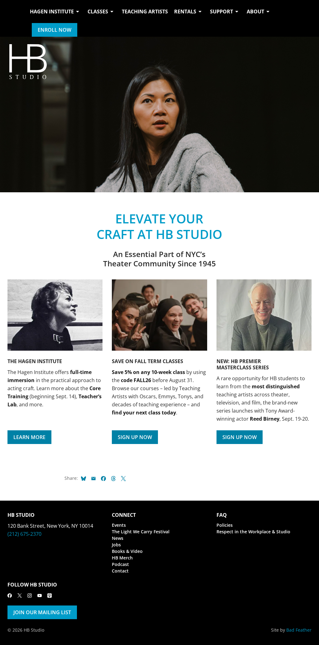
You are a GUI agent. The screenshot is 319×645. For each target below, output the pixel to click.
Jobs (116, 545)
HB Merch (122, 558)
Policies (225, 525)
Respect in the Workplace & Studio (253, 532)
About (255, 11)
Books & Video (127, 551)
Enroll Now (54, 29)
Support (221, 11)
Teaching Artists (145, 11)
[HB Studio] (13, 18)
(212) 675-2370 (24, 533)
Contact (120, 571)
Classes (98, 11)
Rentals (185, 11)
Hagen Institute (52, 11)
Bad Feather (299, 630)
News (117, 538)
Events (119, 525)
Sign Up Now (135, 437)
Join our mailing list (42, 612)
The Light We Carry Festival (140, 532)
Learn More (29, 437)
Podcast (120, 564)
